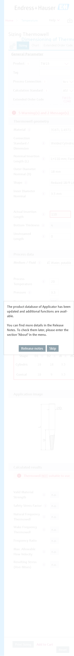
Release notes (32, 348)
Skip (52, 348)
